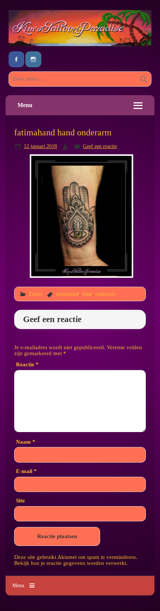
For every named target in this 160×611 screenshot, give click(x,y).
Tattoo (35, 294)
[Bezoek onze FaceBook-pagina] (16, 59)
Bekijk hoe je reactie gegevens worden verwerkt (70, 563)
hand (87, 294)
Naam (25, 441)
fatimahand (67, 294)
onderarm (105, 294)
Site (20, 500)
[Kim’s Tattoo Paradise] (80, 44)
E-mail (26, 471)
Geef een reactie (100, 146)
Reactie (27, 364)
